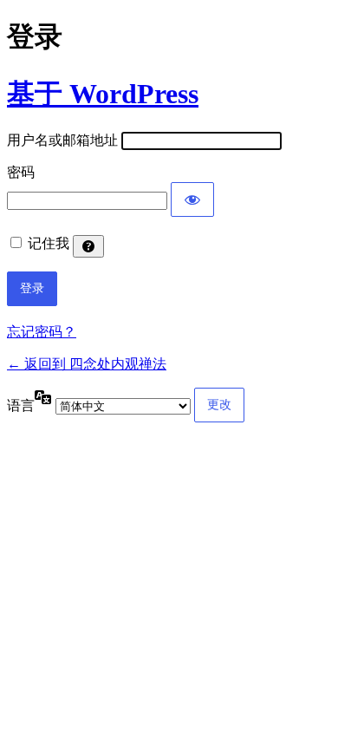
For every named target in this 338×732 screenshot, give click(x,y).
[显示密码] (192, 199)
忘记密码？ (41, 331)
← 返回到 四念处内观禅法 (86, 363)
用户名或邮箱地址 (62, 140)
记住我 (48, 243)
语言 (21, 405)
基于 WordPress (102, 93)
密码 (21, 172)
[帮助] (88, 246)
